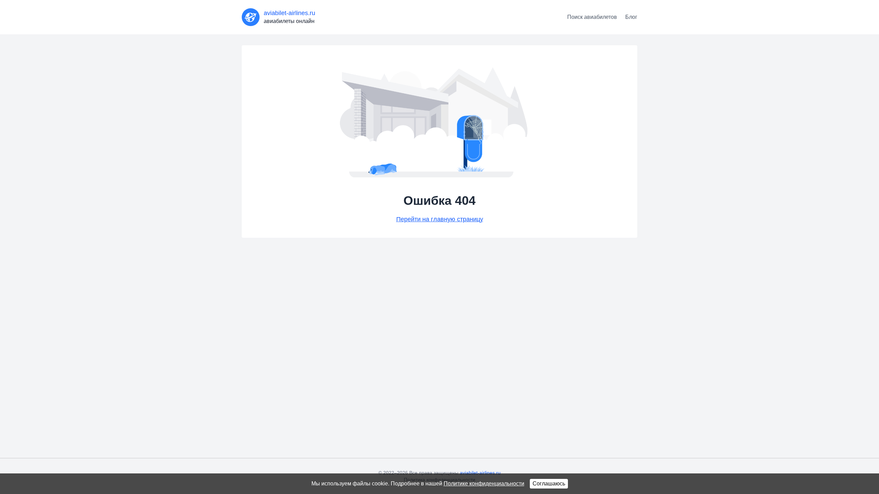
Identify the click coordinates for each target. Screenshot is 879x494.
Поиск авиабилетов (592, 17)
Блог (631, 17)
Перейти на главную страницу (439, 219)
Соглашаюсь (549, 483)
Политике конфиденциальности (484, 483)
